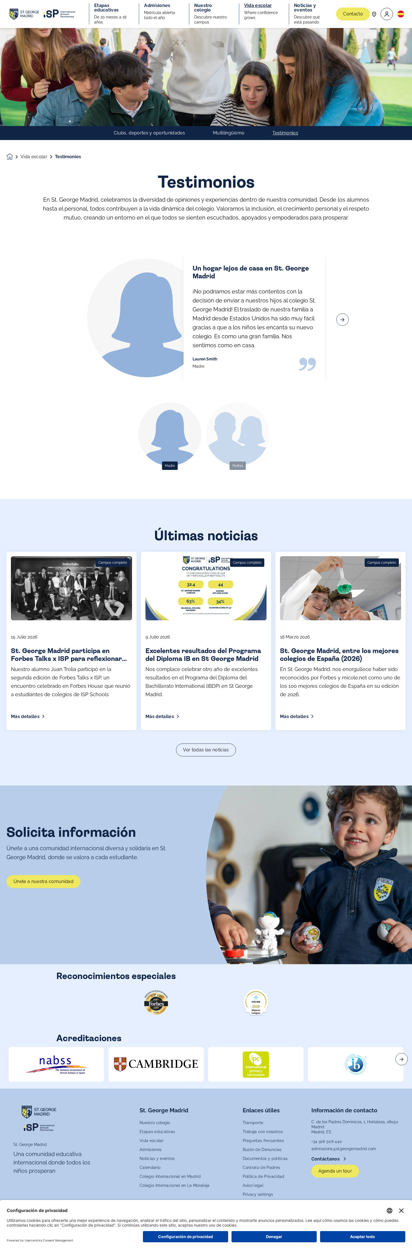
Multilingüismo (228, 133)
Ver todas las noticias (206, 749)
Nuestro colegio (155, 1122)
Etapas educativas (157, 1131)
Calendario (150, 1167)
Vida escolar (33, 157)
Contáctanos (326, 1159)
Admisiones (150, 1149)
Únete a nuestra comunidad (43, 881)
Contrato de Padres (261, 1167)
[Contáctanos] (374, 14)
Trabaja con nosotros (263, 1131)
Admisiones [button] (157, 5)
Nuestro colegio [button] (203, 7)
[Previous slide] (69, 319)
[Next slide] (342, 319)
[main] (206, 638)
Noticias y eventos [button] (305, 7)
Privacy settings (258, 1194)
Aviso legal (253, 1185)
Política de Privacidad (263, 1176)
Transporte (253, 1122)
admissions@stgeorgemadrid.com (343, 1149)
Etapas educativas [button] (106, 7)
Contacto (353, 14)
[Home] (42, 14)
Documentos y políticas (265, 1158)
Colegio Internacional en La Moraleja (175, 1185)
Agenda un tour (335, 1171)
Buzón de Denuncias (262, 1149)
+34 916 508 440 (326, 1141)
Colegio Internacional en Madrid (170, 1176)
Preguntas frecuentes (263, 1140)
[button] (386, 14)
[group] (56, 1064)
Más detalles (25, 716)
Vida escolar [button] (258, 5)
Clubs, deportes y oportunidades (149, 133)
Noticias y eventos (157, 1158)
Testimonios (285, 133)
